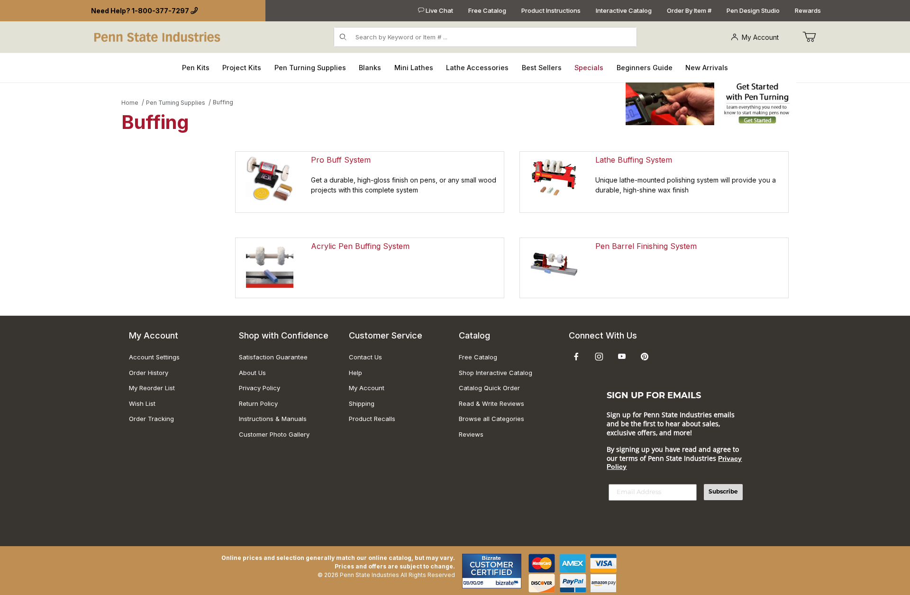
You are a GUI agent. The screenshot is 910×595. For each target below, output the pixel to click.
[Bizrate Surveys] (508, 582)
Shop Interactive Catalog (495, 372)
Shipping (361, 403)
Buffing (223, 102)
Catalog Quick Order (489, 388)
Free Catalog (487, 10)
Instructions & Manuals (273, 418)
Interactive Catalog (624, 10)
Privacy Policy (259, 388)
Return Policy (258, 403)
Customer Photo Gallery (274, 434)
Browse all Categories (491, 418)
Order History (148, 372)
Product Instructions (551, 10)
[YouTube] (621, 356)
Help (355, 372)
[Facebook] (576, 356)
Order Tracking (151, 418)
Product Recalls (372, 418)
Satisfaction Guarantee (273, 357)
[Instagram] (599, 356)
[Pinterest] (644, 356)
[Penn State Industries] (158, 36)
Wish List (142, 403)
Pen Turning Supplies (175, 102)
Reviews (471, 434)
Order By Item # (689, 10)
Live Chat (438, 10)
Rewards (808, 10)
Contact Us (365, 357)
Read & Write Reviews (491, 403)
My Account (760, 37)
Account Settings (154, 357)
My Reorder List (152, 388)
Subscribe (723, 492)
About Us (252, 372)
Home (129, 102)
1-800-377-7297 (160, 11)
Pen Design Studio (753, 10)
